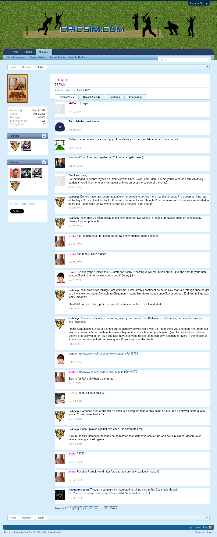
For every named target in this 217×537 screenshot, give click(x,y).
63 (44, 124)
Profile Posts (67, 97)
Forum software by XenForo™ (33, 532)
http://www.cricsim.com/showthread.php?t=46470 (107, 371)
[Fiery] (26, 173)
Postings (115, 97)
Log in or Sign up (198, 3)
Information (135, 97)
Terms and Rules (204, 532)
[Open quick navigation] (207, 67)
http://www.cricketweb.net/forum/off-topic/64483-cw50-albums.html (109, 493)
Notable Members (16, 57)
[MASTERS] (26, 147)
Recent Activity (91, 97)
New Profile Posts (78, 57)
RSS (210, 527)
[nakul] (15, 173)
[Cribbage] (15, 147)
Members (44, 52)
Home (15, 51)
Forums (28, 51)
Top (205, 527)
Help (190, 527)
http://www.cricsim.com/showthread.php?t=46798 (108, 353)
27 (106, 508)
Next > (113, 508)
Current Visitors (37, 57)
